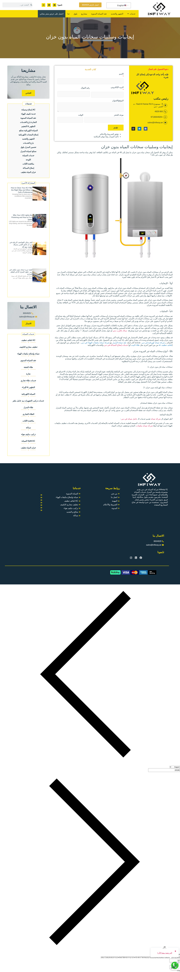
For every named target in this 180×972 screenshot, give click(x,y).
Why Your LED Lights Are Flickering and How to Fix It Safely (21, 217)
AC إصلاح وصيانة (28, 109)
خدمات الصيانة (28, 155)
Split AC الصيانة (28, 441)
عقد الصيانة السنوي (28, 360)
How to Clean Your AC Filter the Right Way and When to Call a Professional (21, 190)
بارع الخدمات (28, 143)
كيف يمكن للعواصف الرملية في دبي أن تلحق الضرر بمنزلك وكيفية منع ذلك (21, 244)
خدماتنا (77, 488)
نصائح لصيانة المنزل (28, 151)
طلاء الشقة (28, 367)
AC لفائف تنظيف (28, 340)
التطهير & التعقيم (28, 126)
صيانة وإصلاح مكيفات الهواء (28, 354)
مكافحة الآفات (28, 164)
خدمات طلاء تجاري (28, 380)
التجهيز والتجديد (28, 139)
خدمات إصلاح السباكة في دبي (116, 345)
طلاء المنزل (28, 407)
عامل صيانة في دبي (129, 419)
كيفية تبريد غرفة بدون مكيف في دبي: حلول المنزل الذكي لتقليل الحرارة (20, 272)
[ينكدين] (49, 5)
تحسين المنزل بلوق (28, 147)
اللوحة (28, 159)
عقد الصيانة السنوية (28, 118)
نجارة (28, 374)
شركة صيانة (156, 419)
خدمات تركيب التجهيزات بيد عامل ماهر (28, 401)
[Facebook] (54, 5)
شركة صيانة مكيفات (144, 426)
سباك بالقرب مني (120, 331)
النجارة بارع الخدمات (28, 122)
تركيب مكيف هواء (28, 434)
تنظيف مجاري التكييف (28, 347)
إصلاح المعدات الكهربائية (28, 134)
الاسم (121, 74)
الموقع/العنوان (118, 101)
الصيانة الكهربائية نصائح (28, 130)
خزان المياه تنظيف (28, 172)
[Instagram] (43, 5)
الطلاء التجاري (28, 414)
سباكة (28, 428)
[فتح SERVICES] (128, 13)
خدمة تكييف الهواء (28, 114)
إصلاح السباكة (28, 168)
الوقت (80, 115)
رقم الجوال (85, 88)
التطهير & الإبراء (28, 387)
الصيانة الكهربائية (28, 394)
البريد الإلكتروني (117, 87)
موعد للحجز (119, 115)
